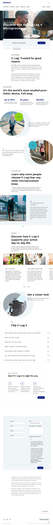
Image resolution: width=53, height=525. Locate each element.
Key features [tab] (34, 48)
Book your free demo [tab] (45, 48)
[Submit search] (48, 2)
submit (40, 467)
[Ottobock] (7, 2)
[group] (26, 209)
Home (4, 9)
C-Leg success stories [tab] (26, 48)
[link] (6, 7)
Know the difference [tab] (7, 48)
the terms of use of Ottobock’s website (37, 460)
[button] (31, 222)
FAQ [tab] (39, 48)
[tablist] (26, 48)
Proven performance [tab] (17, 48)
